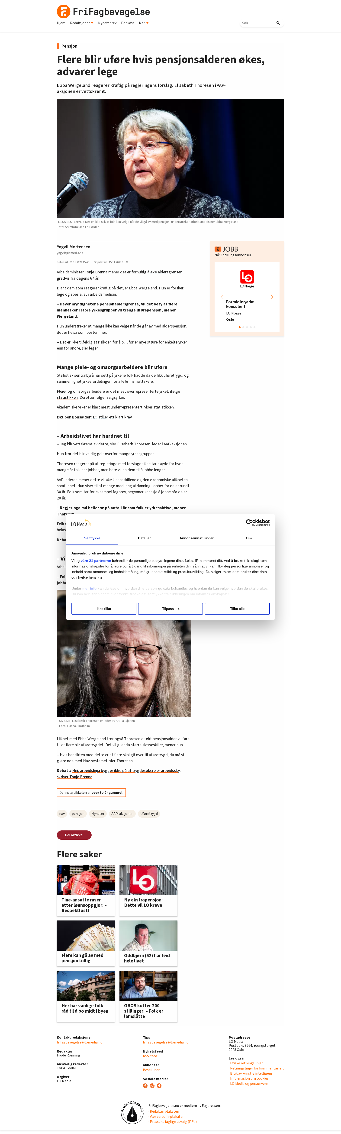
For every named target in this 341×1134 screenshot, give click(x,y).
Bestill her (151, 1069)
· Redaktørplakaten (163, 1111)
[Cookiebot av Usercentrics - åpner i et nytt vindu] (249, 522)
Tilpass (168, 609)
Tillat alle (237, 609)
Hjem (61, 23)
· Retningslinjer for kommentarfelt (256, 1068)
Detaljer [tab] (144, 538)
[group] (247, 297)
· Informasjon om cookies (249, 1078)
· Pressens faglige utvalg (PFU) (172, 1121)
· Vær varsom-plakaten (166, 1116)
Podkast (127, 23)
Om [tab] (249, 538)
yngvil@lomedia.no (70, 252)
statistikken (67, 397)
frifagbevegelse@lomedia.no (80, 1042)
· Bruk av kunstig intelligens (251, 1073)
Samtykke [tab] (92, 538)
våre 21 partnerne (96, 561)
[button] (272, 297)
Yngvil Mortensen (73, 247)
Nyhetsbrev (107, 23)
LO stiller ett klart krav (112, 417)
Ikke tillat (104, 609)
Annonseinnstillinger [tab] (197, 538)
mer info (89, 588)
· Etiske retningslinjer (246, 1063)
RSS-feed (150, 1056)
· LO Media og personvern (248, 1083)
